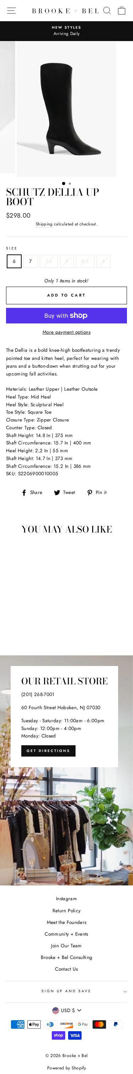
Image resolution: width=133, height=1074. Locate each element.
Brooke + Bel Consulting (67, 957)
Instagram (66, 898)
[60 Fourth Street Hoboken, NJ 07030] (66, 770)
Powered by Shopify (66, 1068)
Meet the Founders (67, 922)
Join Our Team (66, 945)
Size (12, 248)
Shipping (44, 224)
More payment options (66, 331)
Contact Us (66, 968)
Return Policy (66, 910)
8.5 (85, 261)
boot (76, 350)
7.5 (48, 261)
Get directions (48, 750)
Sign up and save (66, 991)
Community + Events (66, 933)
